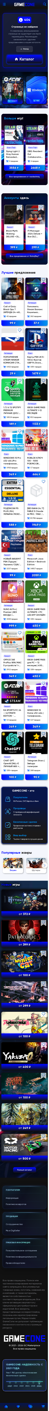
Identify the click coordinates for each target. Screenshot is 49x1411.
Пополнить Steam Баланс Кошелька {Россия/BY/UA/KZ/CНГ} (36, 312)
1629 (14, 167)
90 (36, 777)
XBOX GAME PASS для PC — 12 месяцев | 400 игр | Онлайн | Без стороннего (36, 665)
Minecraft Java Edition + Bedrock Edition (36, 562)
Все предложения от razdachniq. (24, 177)
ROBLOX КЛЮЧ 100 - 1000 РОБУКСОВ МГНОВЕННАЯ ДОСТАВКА (35, 464)
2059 (36, 575)
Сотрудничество (14, 1224)
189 (12, 424)
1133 (36, 424)
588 (12, 524)
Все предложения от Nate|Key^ (24, 256)
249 (12, 726)
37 (36, 323)
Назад (26, 49)
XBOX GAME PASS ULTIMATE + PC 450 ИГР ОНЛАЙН (36, 612)
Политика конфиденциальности (21, 1257)
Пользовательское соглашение (21, 1251)
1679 (36, 373)
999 (12, 625)
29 (13, 373)
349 (14, 247)
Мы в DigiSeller (13, 1231)
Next (45, 865)
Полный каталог (24, 1170)
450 (36, 625)
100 (12, 777)
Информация (12, 1198)
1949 (36, 524)
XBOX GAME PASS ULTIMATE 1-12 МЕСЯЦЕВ (36, 410)
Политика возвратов (16, 1204)
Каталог (26, 59)
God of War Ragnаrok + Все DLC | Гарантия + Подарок (34, 237)
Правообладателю (15, 1263)
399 (35, 247)
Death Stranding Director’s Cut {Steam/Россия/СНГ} (35, 157)
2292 (35, 167)
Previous (4, 865)
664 (36, 474)
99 (13, 323)
